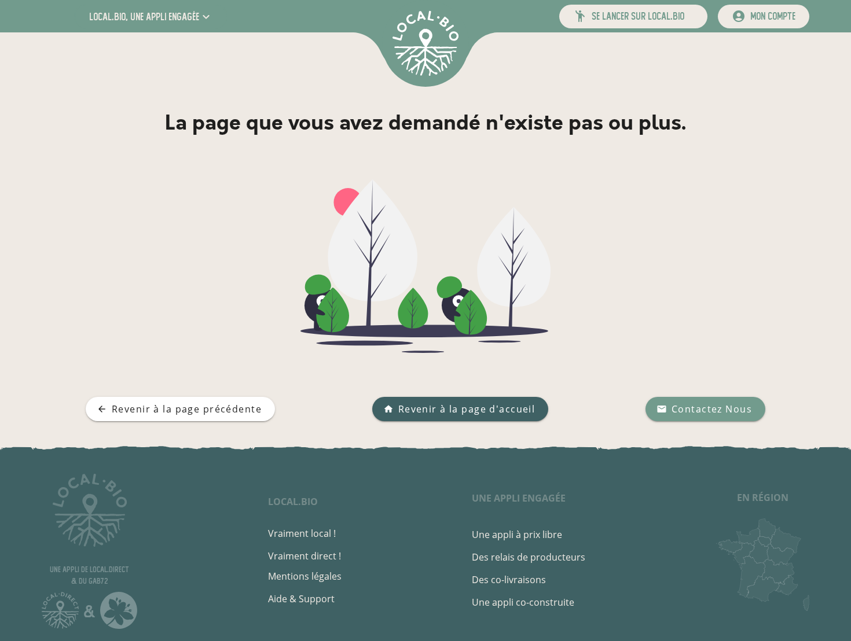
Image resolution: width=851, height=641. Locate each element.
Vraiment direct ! (304, 556)
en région (762, 497)
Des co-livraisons (509, 579)
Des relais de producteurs (528, 557)
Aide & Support (301, 598)
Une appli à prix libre (517, 534)
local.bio (293, 501)
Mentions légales (305, 576)
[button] (151, 16)
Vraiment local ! (302, 533)
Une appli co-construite (523, 602)
